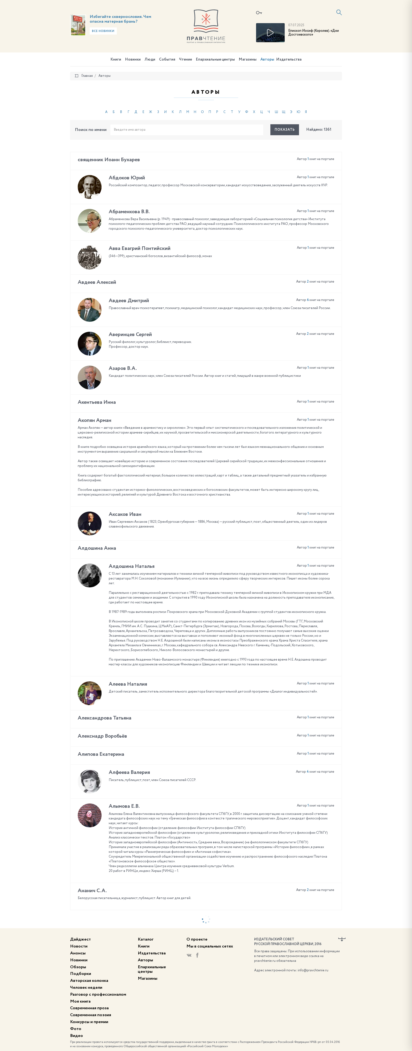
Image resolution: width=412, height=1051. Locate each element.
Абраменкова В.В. (129, 211)
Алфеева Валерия (129, 772)
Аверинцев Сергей (130, 334)
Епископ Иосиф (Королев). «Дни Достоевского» (313, 32)
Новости (79, 946)
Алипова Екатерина (101, 754)
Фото (75, 1029)
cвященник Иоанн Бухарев (109, 159)
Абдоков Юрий (127, 178)
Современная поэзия (90, 1015)
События (167, 60)
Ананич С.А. (92, 890)
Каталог (146, 939)
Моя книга (80, 1001)
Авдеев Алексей (97, 282)
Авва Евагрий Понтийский (139, 248)
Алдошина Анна (97, 548)
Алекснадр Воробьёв (102, 736)
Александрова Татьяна (104, 718)
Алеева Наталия (128, 684)
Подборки (80, 974)
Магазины (248, 60)
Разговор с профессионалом (98, 994)
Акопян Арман (94, 420)
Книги (115, 60)
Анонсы (78, 953)
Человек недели (86, 987)
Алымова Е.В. (124, 806)
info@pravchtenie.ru (313, 970)
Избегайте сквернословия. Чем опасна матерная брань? (120, 19)
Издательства (289, 60)
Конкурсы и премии (89, 1022)
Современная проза (89, 1008)
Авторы (267, 60)
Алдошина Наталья (131, 566)
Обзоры (78, 967)
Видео (76, 1036)
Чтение (185, 60)
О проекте (196, 939)
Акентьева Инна (97, 402)
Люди (149, 60)
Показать (285, 129)
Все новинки (103, 31)
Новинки (133, 60)
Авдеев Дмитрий (129, 300)
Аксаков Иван (125, 514)
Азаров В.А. (123, 368)
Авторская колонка (89, 981)
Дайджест (80, 939)
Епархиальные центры (215, 60)
